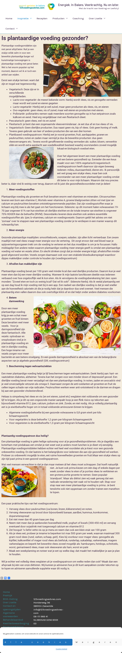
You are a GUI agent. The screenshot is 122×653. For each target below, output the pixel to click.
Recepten (42, 18)
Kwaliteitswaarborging (16, 623)
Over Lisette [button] (95, 18)
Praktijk (7, 595)
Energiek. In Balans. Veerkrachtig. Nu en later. (88, 5)
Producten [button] (59, 18)
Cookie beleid (61, 649)
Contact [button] (10, 28)
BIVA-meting (10, 598)
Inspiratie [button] (23, 18)
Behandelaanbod (13, 619)
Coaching (78, 18)
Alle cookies (38, 642)
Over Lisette (9, 602)
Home (9, 18)
